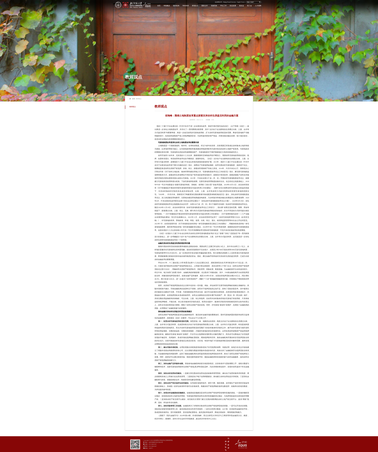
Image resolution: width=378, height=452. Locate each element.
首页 (158, 6)
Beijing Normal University (229, 2)
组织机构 (176, 6)
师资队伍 (195, 6)
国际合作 (204, 6)
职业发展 (233, 6)
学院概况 (167, 6)
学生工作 (223, 6)
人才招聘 (258, 6)
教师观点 (132, 107)
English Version (241, 2)
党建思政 (214, 6)
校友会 (241, 6)
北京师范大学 (218, 2)
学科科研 (186, 6)
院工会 (249, 6)
